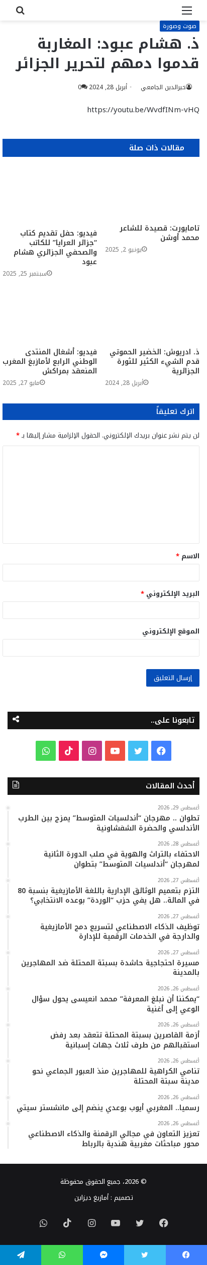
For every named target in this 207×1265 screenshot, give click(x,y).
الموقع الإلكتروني (170, 631)
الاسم (187, 556)
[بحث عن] (20, 14)
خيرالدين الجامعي (163, 87)
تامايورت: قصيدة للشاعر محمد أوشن (159, 233)
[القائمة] (187, 14)
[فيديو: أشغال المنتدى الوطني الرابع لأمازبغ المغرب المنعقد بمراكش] (50, 315)
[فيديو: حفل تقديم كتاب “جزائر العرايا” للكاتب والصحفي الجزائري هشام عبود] (50, 195)
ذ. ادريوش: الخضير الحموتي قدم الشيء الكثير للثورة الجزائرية (154, 361)
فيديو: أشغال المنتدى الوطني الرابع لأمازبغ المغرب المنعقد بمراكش (50, 361)
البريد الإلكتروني (170, 593)
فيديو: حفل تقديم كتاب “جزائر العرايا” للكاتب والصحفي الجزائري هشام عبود (55, 248)
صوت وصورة (179, 26)
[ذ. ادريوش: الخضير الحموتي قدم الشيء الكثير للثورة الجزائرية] (152, 315)
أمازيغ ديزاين (91, 1197)
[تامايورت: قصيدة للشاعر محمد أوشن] (152, 193)
